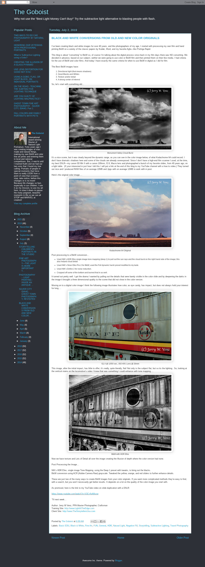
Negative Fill (132, 525)
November (25, 227)
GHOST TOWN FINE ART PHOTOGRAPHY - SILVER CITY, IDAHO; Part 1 (26, 106)
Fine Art (88, 525)
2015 (19, 358)
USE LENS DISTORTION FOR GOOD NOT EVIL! (28, 70)
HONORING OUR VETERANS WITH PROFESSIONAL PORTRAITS (28, 47)
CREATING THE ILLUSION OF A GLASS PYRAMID (28, 63)
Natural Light (119, 525)
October (24, 231)
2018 (19, 346)
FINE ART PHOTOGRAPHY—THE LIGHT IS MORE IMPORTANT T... (27, 264)
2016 (19, 354)
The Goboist (31, 11)
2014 (19, 362)
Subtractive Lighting (160, 525)
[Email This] (92, 521)
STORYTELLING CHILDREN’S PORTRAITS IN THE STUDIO (27, 251)
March (23, 333)
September (25, 235)
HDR (109, 525)
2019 (19, 223)
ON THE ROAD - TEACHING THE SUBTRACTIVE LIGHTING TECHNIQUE (27, 89)
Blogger (118, 560)
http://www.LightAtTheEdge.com (79, 508)
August (23, 239)
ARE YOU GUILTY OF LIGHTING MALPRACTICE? (27, 97)
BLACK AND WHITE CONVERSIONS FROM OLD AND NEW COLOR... (27, 309)
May (22, 325)
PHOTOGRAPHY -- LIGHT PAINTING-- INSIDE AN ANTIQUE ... (27, 280)
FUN (96, 525)
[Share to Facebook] (101, 521)
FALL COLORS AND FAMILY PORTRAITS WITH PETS (27, 114)
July (22, 243)
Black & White (77, 525)
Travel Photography (179, 525)
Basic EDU (64, 525)
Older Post (183, 537)
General (102, 525)
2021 (19, 219)
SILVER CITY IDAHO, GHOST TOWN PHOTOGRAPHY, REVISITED (27, 294)
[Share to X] (98, 521)
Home (120, 537)
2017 (19, 350)
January (24, 341)
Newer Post (58, 537)
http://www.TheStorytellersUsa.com (78, 511)
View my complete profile (25, 203)
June (22, 320)
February (24, 337)
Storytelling (144, 525)
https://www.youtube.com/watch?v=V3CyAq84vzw (75, 494)
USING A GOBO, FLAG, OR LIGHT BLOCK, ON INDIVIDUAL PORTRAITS (27, 79)
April (22, 329)
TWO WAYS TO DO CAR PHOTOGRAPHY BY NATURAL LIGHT (29, 38)
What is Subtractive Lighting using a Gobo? (27, 56)
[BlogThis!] (95, 521)
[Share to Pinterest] (104, 521)
